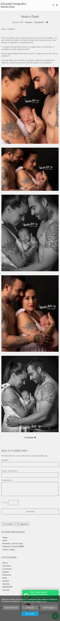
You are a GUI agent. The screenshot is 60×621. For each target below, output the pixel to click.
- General (5, 590)
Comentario (6, 480)
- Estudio (5, 572)
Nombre (5, 460)
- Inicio (4, 563)
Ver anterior (8, 524)
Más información (11, 608)
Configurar (30, 608)
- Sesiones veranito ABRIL (13, 546)
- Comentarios (39, 22)
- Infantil (5, 581)
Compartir (29, 437)
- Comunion (6, 569)
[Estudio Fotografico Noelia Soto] (15, 5)
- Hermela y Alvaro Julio (12, 543)
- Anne (4, 540)
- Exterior (5, 584)
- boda (4, 578)
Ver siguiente (22, 524)
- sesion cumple (8, 549)
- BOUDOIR (6, 587)
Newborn (28, 22)
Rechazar (50, 608)
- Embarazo (6, 575)
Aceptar (31, 614)
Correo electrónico (9, 471)
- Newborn (6, 566)
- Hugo (4, 537)
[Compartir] (47, 22)
